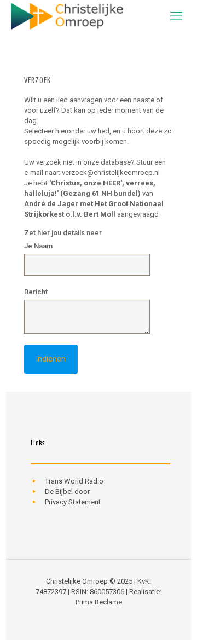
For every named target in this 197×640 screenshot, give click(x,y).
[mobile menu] (176, 16)
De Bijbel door (67, 491)
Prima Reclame (99, 602)
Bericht (36, 292)
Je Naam (38, 246)
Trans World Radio (74, 481)
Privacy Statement (73, 502)
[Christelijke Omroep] (67, 16)
